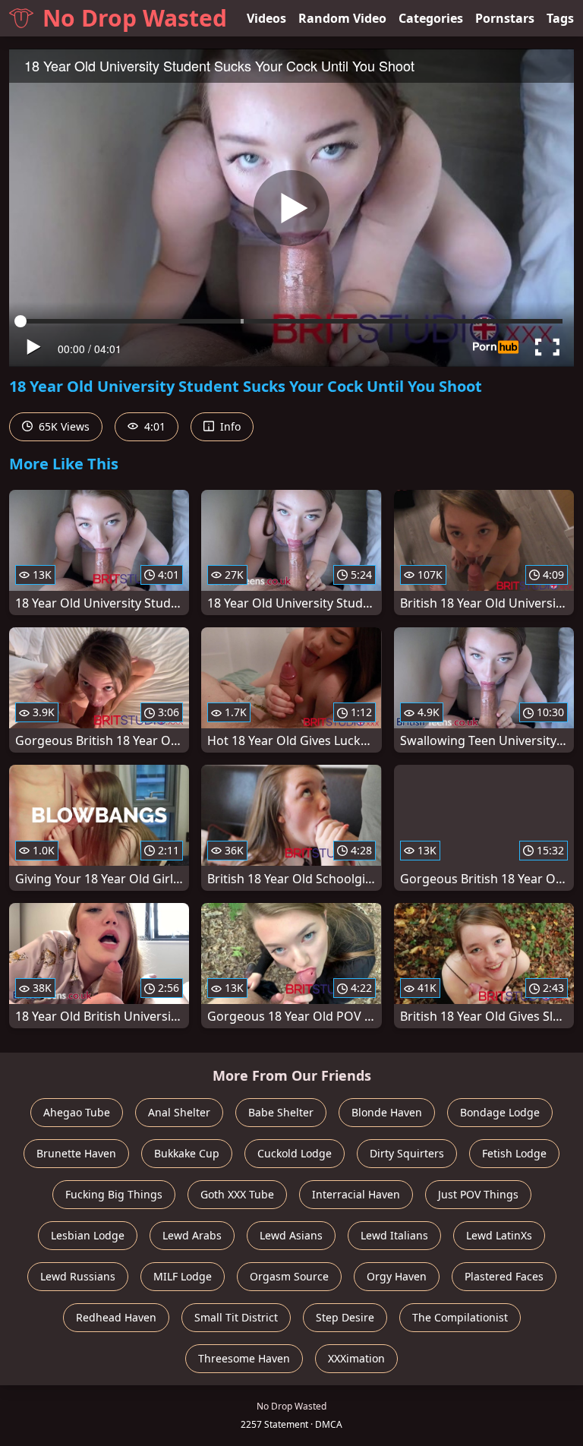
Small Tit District (236, 1317)
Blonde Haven (386, 1112)
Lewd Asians (291, 1235)
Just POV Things (478, 1194)
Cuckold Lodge (294, 1153)
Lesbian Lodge (87, 1235)
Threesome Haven (244, 1358)
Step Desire (345, 1317)
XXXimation (356, 1358)
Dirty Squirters (407, 1153)
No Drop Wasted (135, 17)
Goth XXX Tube (237, 1194)
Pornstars (504, 18)
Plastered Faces (504, 1276)
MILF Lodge (182, 1276)
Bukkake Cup (186, 1153)
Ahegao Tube (76, 1112)
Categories (431, 18)
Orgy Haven (397, 1276)
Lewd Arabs (192, 1235)
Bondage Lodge (500, 1112)
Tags (560, 18)
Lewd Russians (77, 1276)
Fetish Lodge (514, 1153)
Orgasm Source (289, 1276)
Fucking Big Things (113, 1194)
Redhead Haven (116, 1317)
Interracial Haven (356, 1194)
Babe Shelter (281, 1112)
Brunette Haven (76, 1153)
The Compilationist (460, 1317)
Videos (266, 18)
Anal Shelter (179, 1112)
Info (229, 426)
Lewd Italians (394, 1235)
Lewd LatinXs (499, 1235)
